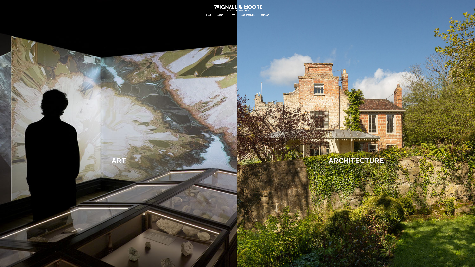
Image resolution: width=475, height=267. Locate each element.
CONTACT (265, 15)
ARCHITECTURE (248, 15)
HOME (208, 15)
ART (233, 15)
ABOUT (220, 15)
